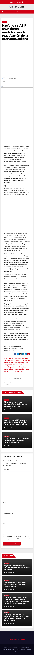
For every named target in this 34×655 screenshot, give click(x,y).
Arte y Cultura (11, 649)
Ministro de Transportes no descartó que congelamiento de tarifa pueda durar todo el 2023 (9, 364)
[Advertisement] (17, 59)
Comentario (6, 469)
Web (4, 523)
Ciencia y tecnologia (20, 649)
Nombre (5, 503)
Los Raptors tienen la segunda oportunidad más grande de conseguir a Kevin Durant (16, 617)
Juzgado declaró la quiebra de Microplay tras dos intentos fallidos (16, 440)
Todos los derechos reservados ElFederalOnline (15, 647)
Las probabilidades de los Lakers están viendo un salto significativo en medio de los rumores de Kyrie (16, 600)
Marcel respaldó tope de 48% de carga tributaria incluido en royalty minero (16, 422)
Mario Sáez (13, 78)
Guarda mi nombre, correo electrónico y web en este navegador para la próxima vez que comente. (17, 538)
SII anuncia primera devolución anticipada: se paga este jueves (16, 404)
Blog (16, 651)
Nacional (6, 563)
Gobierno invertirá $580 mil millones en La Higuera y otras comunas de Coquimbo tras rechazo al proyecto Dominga (22, 364)
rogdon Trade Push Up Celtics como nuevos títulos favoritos (16, 567)
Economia (4, 649)
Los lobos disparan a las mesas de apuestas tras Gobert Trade (15, 584)
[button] (31, 11)
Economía (7, 418)
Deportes (29, 649)
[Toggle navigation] (17, 11)
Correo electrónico (8, 513)
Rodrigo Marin (9, 572)
